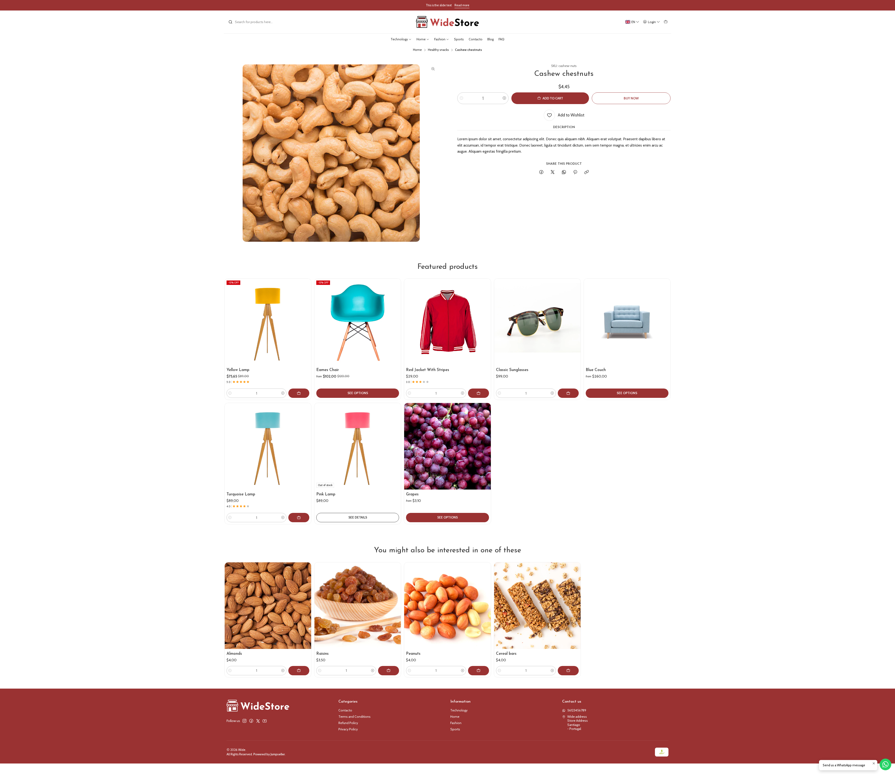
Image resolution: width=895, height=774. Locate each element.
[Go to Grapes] (447, 446)
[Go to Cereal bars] (537, 605)
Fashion (455, 723)
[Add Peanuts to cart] (478, 670)
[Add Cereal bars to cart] (568, 670)
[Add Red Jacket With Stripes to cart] (478, 393)
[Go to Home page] (447, 22)
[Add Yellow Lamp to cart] (298, 393)
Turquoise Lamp (241, 494)
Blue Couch (596, 370)
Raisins (322, 654)
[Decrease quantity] (461, 98)
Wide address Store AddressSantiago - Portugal (577, 722)
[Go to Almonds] (268, 605)
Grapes (412, 494)
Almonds (234, 654)
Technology (459, 710)
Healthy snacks (438, 50)
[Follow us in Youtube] (264, 720)
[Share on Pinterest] (575, 172)
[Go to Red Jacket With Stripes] (447, 322)
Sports (455, 729)
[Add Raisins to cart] (388, 670)
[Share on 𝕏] (553, 172)
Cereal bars (506, 654)
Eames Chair (327, 370)
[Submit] (230, 22)
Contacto (345, 710)
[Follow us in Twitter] (258, 720)
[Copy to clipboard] (586, 172)
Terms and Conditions (354, 716)
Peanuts (413, 654)
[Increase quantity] (504, 98)
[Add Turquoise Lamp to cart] (298, 517)
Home (417, 50)
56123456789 (576, 710)
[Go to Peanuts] (447, 605)
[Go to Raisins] (357, 605)
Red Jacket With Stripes (427, 370)
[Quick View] (305, 327)
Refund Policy (348, 723)
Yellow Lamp (238, 370)
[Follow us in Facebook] (251, 720)
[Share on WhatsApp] (564, 172)
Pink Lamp (325, 494)
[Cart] (665, 22)
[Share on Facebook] (541, 172)
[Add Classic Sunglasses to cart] (568, 393)
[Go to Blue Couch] (627, 322)
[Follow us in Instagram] (244, 720)
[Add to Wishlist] (305, 316)
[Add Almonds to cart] (298, 670)
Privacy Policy (348, 729)
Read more (461, 5)
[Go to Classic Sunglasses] (537, 322)
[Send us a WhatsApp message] (885, 764)
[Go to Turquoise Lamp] (268, 446)
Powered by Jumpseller (269, 754)
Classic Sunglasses (512, 370)
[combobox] (252, 22)
